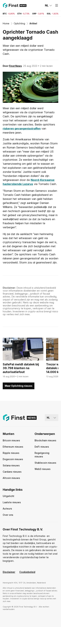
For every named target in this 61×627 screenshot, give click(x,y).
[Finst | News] (14, 5)
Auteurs (7, 508)
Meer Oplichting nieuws (18, 385)
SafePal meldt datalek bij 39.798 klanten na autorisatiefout (21, 368)
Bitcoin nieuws (11, 440)
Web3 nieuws (42, 469)
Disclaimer (9, 572)
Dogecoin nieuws (13, 459)
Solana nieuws (11, 465)
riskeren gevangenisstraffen (22, 128)
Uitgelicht (8, 496)
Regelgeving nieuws (42, 454)
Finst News (15, 65)
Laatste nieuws (12, 502)
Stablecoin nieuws (45, 462)
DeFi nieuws (42, 446)
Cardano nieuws (12, 471)
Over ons (8, 514)
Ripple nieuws (11, 452)
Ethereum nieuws (13, 446)
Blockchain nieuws (45, 440)
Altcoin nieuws (11, 478)
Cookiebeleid (27, 572)
